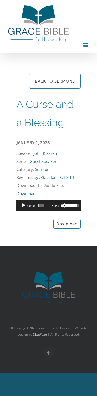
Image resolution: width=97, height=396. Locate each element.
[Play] (23, 205)
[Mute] (63, 205)
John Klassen (45, 153)
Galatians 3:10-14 (57, 177)
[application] (48, 205)
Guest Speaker (43, 161)
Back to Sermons (55, 81)
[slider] (41, 205)
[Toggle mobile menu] (86, 45)
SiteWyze (40, 334)
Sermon (42, 169)
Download (26, 193)
